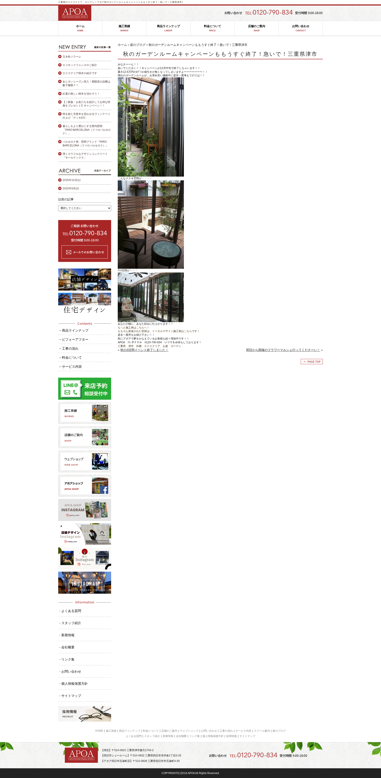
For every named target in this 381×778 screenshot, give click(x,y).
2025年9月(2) (71, 188)
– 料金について (70, 357)
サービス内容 (243, 730)
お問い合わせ (300, 28)
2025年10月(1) (71, 180)
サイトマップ (247, 736)
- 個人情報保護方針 (73, 683)
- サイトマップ (70, 696)
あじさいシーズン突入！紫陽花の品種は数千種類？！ (86, 83)
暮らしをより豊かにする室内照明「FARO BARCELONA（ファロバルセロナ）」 (87, 130)
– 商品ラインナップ (73, 330)
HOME (99, 730)
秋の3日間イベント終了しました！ (144, 350)
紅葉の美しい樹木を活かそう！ (81, 93)
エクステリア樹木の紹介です (80, 73)
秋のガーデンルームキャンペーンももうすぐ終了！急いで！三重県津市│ (143, 2)
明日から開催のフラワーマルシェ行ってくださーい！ (283, 350)
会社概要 (181, 736)
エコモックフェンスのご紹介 (80, 65)
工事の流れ (226, 730)
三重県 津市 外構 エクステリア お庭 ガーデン (149, 346)
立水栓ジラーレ (72, 56)
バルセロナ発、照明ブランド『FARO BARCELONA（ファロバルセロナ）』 (85, 143)
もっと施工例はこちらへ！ (133, 327)
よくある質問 (134, 736)
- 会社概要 (67, 647)
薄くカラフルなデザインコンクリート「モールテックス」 (85, 155)
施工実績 (124, 28)
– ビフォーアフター (73, 339)
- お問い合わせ (70, 671)
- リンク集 (67, 659)
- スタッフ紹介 (70, 623)
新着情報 (168, 736)
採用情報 (231, 736)
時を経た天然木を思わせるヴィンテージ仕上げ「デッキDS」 (86, 115)
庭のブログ (138, 45)
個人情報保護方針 (213, 736)
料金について (212, 28)
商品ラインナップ (168, 28)
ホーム (80, 28)
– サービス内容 (70, 366)
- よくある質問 (70, 611)
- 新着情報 (67, 635)
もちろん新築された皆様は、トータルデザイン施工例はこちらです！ (159, 331)
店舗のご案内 (256, 28)
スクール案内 (262, 730)
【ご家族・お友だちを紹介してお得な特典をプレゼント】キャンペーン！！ (86, 104)
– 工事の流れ (68, 348)
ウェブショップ (189, 730)
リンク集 (194, 736)
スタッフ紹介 (152, 736)
